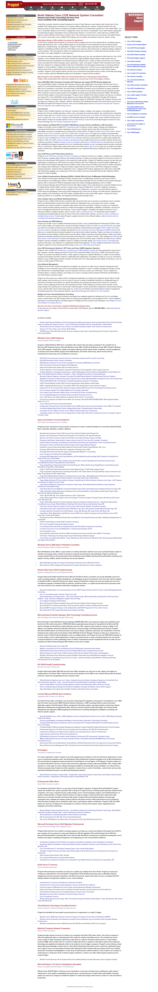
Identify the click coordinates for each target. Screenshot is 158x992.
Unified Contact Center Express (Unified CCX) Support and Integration (85, 653)
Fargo (9, 39)
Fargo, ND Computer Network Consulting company (89, 506)
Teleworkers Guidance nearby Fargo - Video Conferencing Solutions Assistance (64, 812)
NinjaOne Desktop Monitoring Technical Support (103, 727)
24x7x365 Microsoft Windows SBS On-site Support (89, 923)
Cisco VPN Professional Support (89, 245)
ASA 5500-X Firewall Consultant (136, 51)
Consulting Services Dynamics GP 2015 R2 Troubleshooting (88, 729)
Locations (72, 9)
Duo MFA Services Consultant (136, 117)
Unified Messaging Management (17, 68)
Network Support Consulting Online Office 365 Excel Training (89, 684)
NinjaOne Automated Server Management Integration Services (92, 655)
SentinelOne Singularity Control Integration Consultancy (94, 842)
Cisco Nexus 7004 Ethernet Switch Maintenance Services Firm (137, 102)
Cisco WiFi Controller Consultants (137, 85)
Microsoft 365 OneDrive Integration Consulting (86, 526)
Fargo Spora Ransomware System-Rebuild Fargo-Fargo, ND (97, 508)
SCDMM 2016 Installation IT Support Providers (21, 143)
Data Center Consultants (15, 22)
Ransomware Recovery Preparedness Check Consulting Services (94, 442)
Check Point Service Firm (15, 169)
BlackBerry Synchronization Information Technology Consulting (86, 720)
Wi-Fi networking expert (71, 127)
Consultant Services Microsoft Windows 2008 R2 (94, 917)
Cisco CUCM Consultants (135, 92)
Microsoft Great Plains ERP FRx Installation (20, 147)
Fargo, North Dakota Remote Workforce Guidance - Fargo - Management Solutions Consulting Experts (71, 374)
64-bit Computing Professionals (47, 867)
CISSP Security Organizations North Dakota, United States (80, 383)
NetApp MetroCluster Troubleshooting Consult (87, 651)
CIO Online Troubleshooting (87, 392)
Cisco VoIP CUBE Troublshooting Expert (19, 115)
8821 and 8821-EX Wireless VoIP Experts (19, 63)
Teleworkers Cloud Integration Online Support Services (90, 370)
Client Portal (85, 9)
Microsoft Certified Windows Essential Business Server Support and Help (92, 959)
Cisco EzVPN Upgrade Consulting (17, 165)
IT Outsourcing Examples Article (81, 529)
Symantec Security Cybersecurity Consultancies (95, 889)
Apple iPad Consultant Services (67, 367)
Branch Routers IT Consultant (88, 381)
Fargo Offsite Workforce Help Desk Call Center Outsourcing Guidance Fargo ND (77, 504)
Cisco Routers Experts (134, 61)
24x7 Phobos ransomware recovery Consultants (52, 422)
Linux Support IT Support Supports (18, 192)
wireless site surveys (90, 146)
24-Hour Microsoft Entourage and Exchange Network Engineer (75, 445)
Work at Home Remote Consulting (75, 814)
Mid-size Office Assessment (46, 931)
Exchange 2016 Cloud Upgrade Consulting (20, 134)
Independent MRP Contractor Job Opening (51, 696)
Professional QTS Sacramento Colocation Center (93, 736)
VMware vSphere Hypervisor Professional (83, 411)
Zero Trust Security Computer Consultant (94, 440)
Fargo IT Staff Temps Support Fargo (92, 469)
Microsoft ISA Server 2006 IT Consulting (96, 533)
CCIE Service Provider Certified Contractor (19, 91)
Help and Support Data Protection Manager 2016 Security (55, 617)
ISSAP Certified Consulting (70, 522)
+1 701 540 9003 (13, 42)
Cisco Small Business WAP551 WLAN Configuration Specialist (136, 65)
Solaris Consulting (65, 360)
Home (31, 9)
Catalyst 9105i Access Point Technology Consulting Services (96, 388)
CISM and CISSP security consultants (57, 140)
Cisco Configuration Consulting (17, 108)
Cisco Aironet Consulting (134, 76)
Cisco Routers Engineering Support (65, 122)
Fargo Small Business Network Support (81, 536)
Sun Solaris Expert (13, 194)
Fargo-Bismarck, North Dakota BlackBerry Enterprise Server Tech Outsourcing (96, 378)
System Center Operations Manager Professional (84, 887)
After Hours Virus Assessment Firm (18, 20)
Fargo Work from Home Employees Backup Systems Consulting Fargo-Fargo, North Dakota (68, 478)
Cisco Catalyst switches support (63, 115)
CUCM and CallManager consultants (85, 189)
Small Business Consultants (16, 17)
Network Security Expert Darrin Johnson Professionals (88, 732)
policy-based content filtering (47, 238)
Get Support (41, 9)
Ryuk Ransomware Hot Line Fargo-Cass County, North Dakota (100, 743)
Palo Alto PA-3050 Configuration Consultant (20, 167)
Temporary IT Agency (14, 29)
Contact (62, 9)
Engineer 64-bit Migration (69, 365)
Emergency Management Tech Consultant (19, 24)
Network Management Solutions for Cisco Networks (91, 291)
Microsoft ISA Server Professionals (49, 667)
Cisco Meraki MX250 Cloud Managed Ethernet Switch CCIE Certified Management (136, 108)
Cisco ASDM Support (133, 132)
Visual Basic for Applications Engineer (49, 752)
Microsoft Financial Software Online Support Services (85, 603)
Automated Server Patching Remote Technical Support (100, 745)
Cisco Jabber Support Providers (137, 95)
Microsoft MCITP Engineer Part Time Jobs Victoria (91, 608)
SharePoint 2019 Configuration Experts (19, 84)
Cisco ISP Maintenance (134, 129)
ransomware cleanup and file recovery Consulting (87, 358)
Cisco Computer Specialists (79, 390)
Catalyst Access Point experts (105, 131)
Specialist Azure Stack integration (90, 565)
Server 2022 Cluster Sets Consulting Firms (19, 70)
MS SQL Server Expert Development (69, 817)
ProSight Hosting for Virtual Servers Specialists (78, 892)
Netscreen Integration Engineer (16, 174)
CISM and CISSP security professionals (99, 225)
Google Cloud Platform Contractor (17, 89)
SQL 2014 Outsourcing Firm (92, 819)
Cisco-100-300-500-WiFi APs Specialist (136, 81)
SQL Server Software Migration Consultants (20, 136)
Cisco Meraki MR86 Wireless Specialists (19, 112)
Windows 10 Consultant (14, 74)
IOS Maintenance (132, 98)
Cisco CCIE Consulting (134, 41)
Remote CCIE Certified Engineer (137, 45)
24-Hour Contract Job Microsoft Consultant (94, 605)
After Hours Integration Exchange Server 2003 (75, 449)
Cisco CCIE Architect (13, 95)
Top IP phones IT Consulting (83, 397)
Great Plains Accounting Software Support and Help (84, 438)
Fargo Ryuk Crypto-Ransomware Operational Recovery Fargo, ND (99, 489)
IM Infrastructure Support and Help (72, 610)
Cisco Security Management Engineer (18, 119)
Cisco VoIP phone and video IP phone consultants (61, 156)
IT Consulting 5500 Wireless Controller (87, 363)
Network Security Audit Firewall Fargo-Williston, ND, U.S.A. (86, 447)
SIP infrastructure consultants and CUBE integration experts (75, 250)
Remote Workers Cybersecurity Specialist (19, 86)
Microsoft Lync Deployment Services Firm (19, 139)
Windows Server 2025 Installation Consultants (21, 132)
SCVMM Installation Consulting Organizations (21, 57)
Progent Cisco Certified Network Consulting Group (59, 4)
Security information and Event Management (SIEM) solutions (96, 230)
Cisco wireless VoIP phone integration (70, 138)
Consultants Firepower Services (81, 395)
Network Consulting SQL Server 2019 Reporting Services (55, 572)
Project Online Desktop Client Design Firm (85, 433)
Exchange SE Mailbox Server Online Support (96, 687)
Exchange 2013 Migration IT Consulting (82, 452)
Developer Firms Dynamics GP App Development (84, 435)
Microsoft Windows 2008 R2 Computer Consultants (53, 547)
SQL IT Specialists (79, 495)
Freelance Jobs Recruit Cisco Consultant (84, 689)
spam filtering (114, 236)
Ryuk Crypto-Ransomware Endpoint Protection (21, 59)
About (52, 9)
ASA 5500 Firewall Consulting (136, 54)
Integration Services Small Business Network (80, 885)
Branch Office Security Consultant (48, 784)
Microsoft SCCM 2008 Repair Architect (18, 141)
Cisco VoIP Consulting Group (136, 88)
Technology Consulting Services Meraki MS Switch (83, 563)
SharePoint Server (13, 145)
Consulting (11, 117)
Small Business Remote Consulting (70, 882)
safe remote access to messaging (104, 240)
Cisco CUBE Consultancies (135, 120)
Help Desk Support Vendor (15, 61)
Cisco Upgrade (12, 110)
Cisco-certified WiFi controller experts (77, 133)
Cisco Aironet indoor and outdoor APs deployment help (95, 115)
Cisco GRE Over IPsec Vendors (16, 93)
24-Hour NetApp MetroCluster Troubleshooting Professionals (82, 408)
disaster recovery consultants (70, 142)
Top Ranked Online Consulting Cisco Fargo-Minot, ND (96, 860)
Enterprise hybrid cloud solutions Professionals (96, 326)
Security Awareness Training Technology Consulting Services (57, 908)
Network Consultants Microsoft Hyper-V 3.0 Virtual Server (56, 967)
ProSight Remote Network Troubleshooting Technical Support (94, 376)
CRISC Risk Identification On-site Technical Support (89, 385)
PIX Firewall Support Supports (136, 58)
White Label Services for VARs (16, 26)
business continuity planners (93, 142)
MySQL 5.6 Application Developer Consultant (20, 72)
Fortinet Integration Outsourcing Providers (20, 178)
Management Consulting (15, 176)
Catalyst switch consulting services (82, 212)
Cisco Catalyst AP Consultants (136, 73)
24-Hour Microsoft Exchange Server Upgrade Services (54, 826)
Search (97, 9)
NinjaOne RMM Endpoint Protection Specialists (21, 65)
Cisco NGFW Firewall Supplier (136, 48)
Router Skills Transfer (62, 855)
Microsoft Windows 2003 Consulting (49, 340)
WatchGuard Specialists (14, 171)
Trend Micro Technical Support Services (71, 894)
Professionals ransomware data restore (87, 648)
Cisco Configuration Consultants (137, 114)
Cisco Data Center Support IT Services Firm (136, 125)
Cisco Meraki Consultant (134, 70)
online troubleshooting (76, 119)
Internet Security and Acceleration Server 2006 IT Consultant (101, 406)
